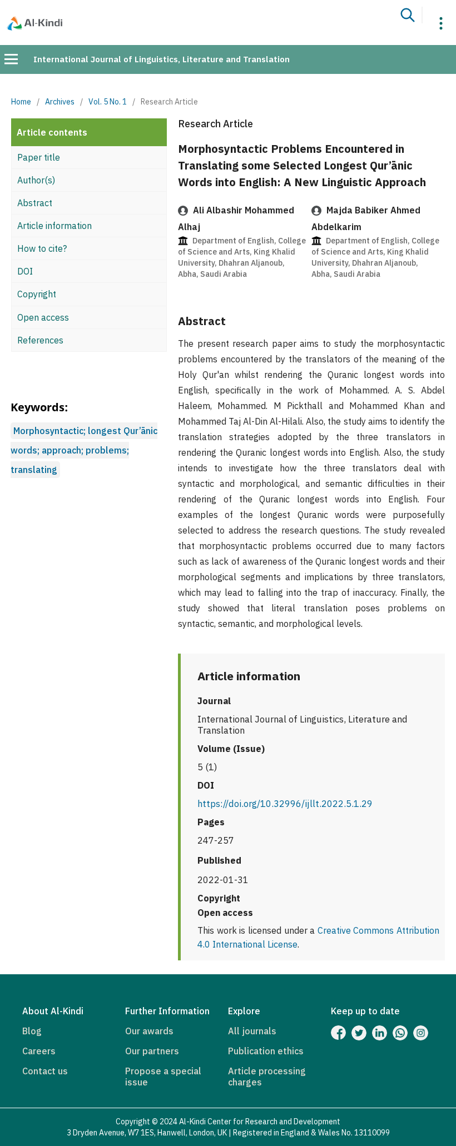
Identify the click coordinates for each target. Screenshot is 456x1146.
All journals (252, 1031)
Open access (43, 317)
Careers (39, 1051)
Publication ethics (266, 1051)
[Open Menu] (11, 59)
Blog (32, 1031)
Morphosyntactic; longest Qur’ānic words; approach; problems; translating (84, 450)
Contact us (45, 1071)
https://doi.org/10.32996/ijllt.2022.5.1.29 (285, 804)
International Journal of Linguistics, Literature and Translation (161, 59)
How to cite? (42, 248)
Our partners (152, 1051)
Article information (54, 225)
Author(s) (36, 180)
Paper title (38, 157)
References (40, 340)
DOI (25, 271)
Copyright (36, 294)
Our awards (149, 1031)
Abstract (34, 202)
